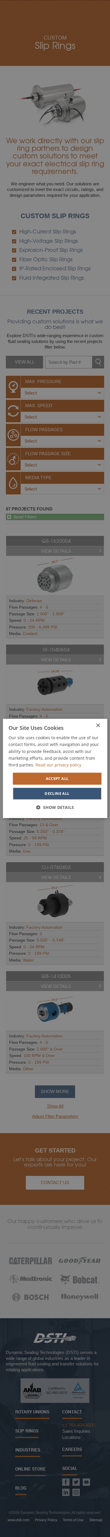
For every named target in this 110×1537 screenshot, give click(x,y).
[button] (55, 807)
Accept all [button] (57, 778)
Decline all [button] (57, 793)
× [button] (98, 725)
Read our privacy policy (58, 765)
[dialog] (55, 768)
